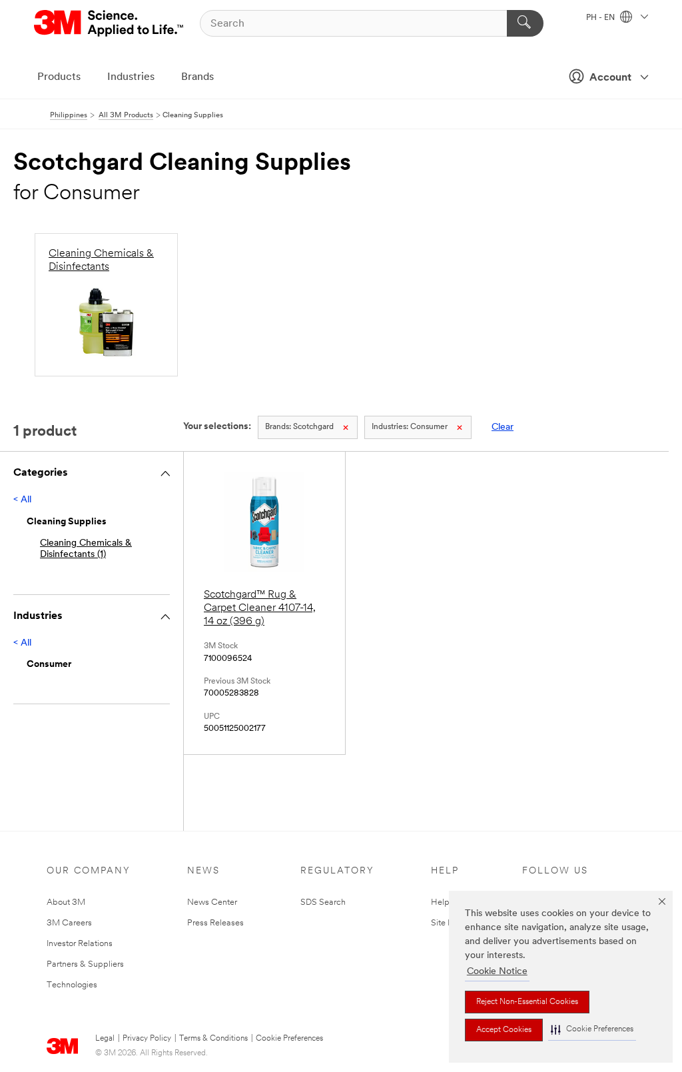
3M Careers (69, 923)
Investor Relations (80, 943)
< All (22, 500)
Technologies (72, 985)
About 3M (66, 902)
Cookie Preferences (289, 1039)
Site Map (448, 923)
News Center (212, 902)
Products (59, 77)
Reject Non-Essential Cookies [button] (527, 1002)
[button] (592, 1030)
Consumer (410, 427)
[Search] (525, 23)
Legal (105, 1039)
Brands (197, 77)
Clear (502, 427)
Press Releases (215, 923)
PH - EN (601, 18)
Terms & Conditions (213, 1039)
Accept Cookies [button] (503, 1030)
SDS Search (323, 902)
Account (610, 78)
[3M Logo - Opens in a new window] (109, 23)
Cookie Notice (497, 972)
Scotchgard (299, 427)
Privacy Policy (147, 1039)
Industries (131, 77)
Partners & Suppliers (85, 964)
